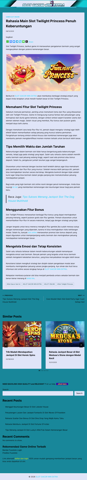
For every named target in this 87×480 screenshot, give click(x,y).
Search (5, 389)
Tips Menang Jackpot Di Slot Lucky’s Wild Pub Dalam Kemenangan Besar (36, 430)
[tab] (39, 370)
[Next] (81, 345)
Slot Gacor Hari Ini (13, 284)
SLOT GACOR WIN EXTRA (56, 269)
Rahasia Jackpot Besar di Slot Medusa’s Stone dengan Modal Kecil (65, 355)
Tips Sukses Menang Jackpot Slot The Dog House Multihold (21, 299)
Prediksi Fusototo (10, 453)
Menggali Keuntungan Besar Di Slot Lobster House (26, 407)
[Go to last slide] (6, 345)
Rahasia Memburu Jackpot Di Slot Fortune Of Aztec (27, 424)
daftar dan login (21, 458)
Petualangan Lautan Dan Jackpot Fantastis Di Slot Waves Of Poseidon (35, 413)
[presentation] (22, 334)
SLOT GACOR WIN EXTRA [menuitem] (26, 96)
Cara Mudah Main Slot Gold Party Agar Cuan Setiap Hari (65, 299)
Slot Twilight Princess (65, 284)
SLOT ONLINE (49, 284)
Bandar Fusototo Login (12, 450)
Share (31, 42)
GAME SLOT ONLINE (13, 17)
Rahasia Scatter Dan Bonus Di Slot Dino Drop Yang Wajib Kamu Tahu (34, 418)
